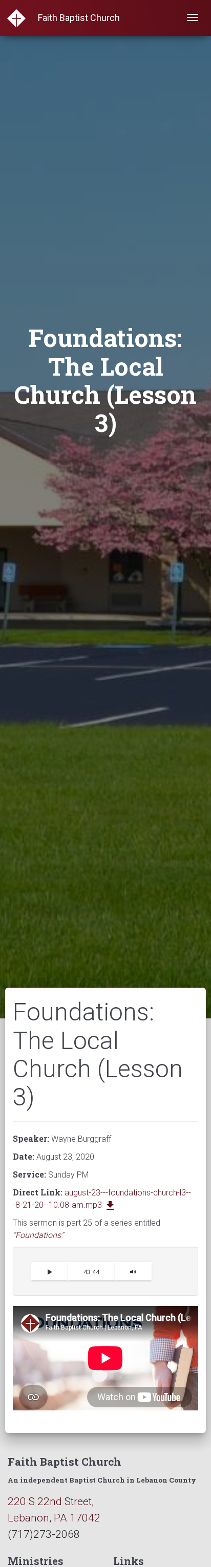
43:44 (91, 1272)
